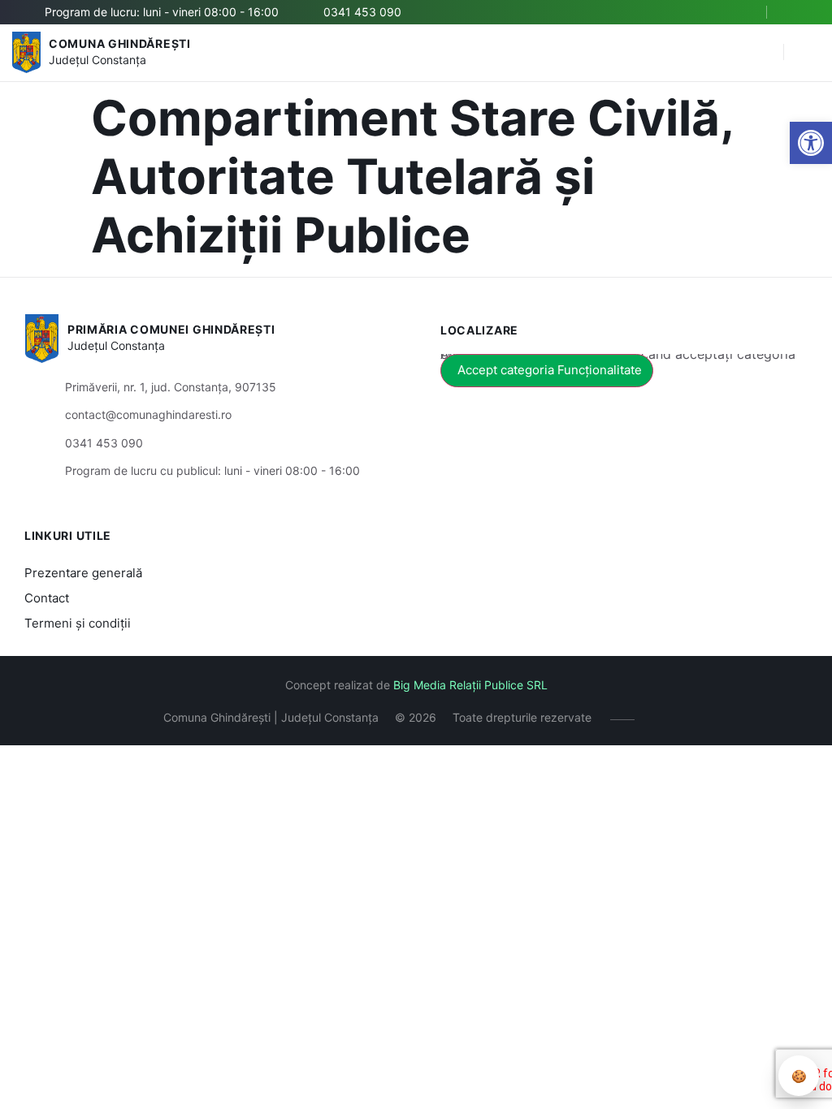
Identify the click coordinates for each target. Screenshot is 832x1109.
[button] (811, 143)
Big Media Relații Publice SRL (470, 685)
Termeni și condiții (77, 623)
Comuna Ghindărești (120, 43)
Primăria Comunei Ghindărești (171, 329)
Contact (46, 598)
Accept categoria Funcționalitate (549, 370)
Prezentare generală (83, 572)
